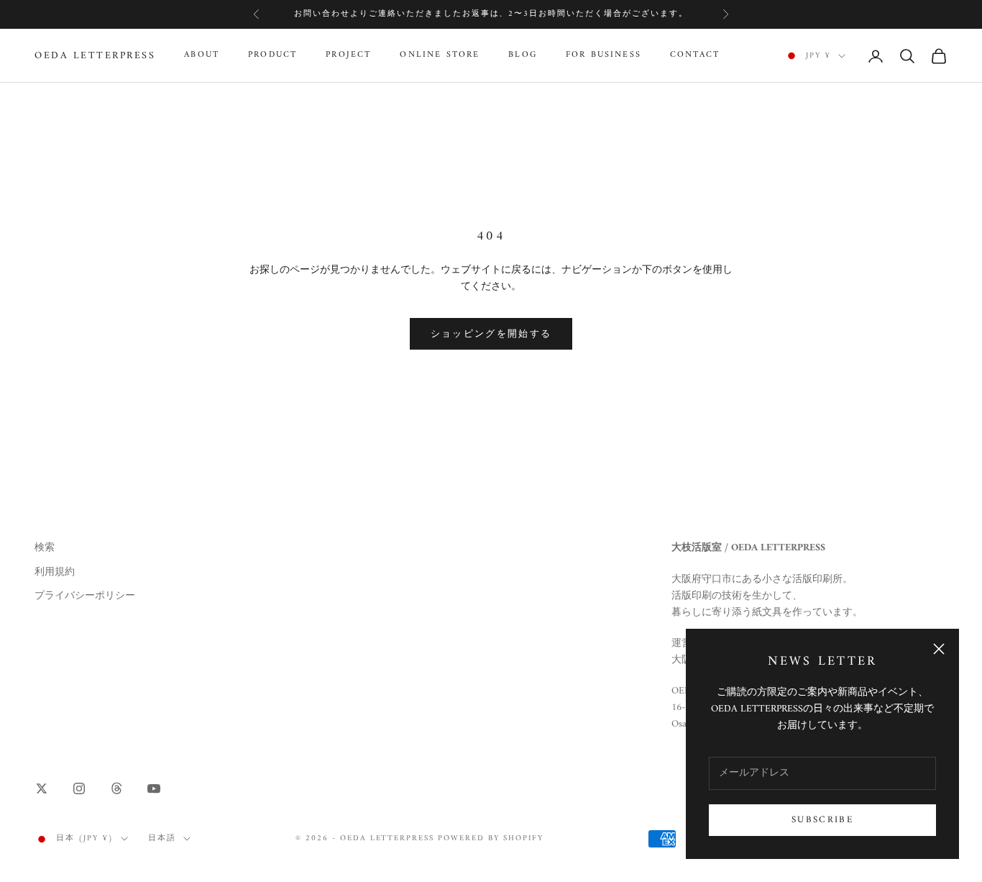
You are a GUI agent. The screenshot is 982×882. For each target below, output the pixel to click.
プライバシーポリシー (85, 596)
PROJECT (348, 56)
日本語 (162, 838)
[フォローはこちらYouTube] (154, 788)
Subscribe (822, 819)
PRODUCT (272, 56)
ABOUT (201, 56)
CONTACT (695, 56)
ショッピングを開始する (491, 334)
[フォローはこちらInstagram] (79, 788)
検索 (45, 548)
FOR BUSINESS (603, 56)
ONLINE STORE (439, 56)
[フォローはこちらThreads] (116, 788)
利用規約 (55, 572)
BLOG (522, 56)
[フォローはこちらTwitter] (42, 788)
